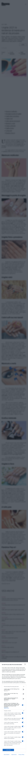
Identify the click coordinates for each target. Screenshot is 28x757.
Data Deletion (6, 754)
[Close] (25, 664)
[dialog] (14, 709)
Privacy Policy (21, 754)
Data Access (14, 754)
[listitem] (14, 686)
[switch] (23, 689)
